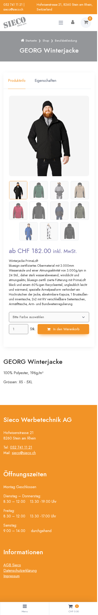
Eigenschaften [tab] (45, 80)
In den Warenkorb (66, 329)
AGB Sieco (12, 565)
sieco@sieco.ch (13, 9)
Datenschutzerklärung (20, 570)
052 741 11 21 (13, 4)
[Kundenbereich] (72, 22)
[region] (49, 80)
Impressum (11, 576)
